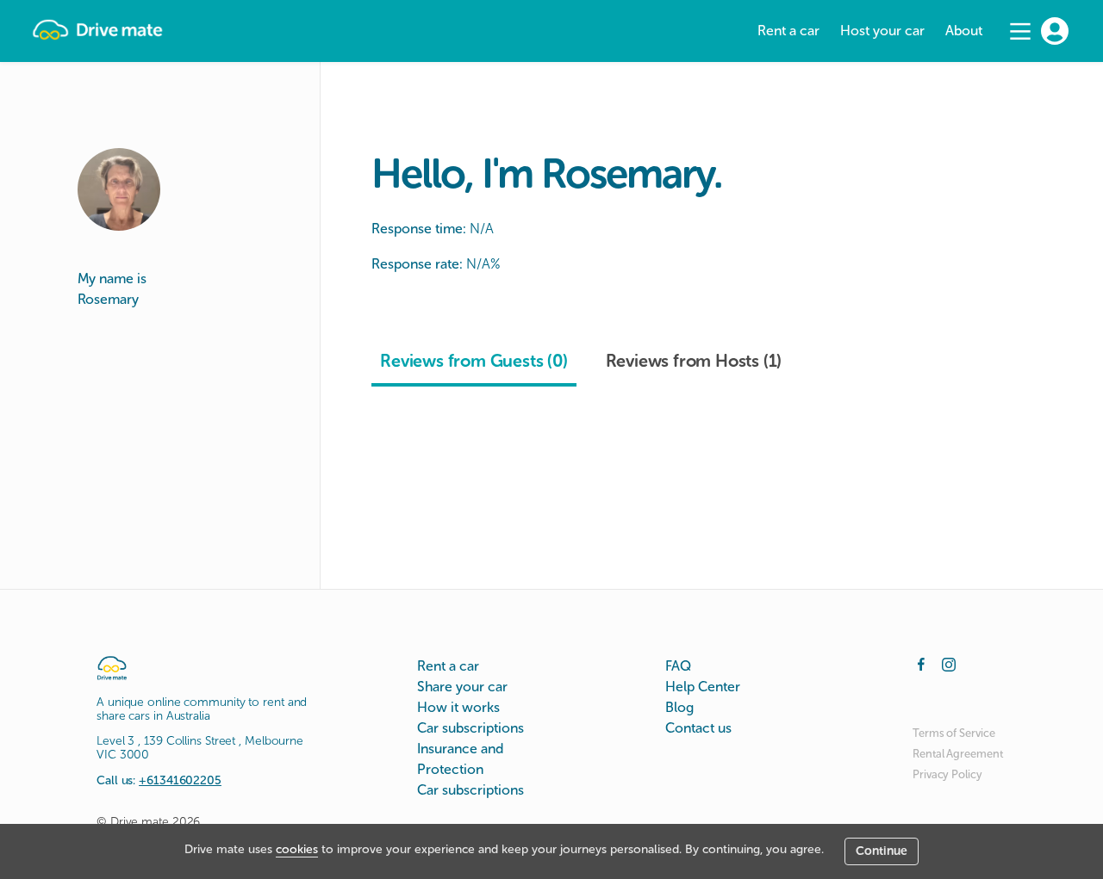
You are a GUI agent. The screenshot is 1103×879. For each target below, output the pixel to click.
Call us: (159, 780)
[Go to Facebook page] (921, 663)
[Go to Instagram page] (948, 663)
